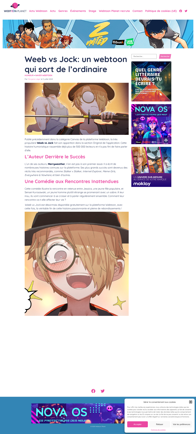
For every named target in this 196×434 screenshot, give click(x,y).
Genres (63, 11)
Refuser (159, 424)
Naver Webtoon (43, 75)
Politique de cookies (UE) (161, 11)
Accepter (137, 424)
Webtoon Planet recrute (114, 11)
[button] (190, 402)
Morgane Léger (34, 79)
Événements (78, 11)
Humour (29, 75)
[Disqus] (77, 349)
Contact (138, 11)
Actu (53, 11)
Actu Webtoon (38, 11)
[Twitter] (186, 11)
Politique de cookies (158, 430)
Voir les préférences (181, 424)
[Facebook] (180, 11)
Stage (92, 11)
